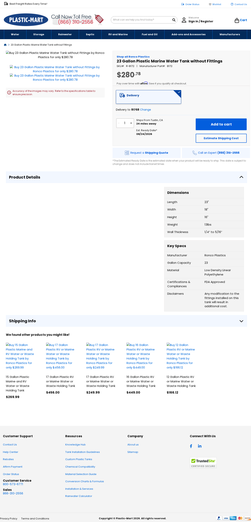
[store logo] (26, 20)
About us (133, 444)
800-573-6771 (13, 484)
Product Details (24, 177)
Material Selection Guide (80, 474)
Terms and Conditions (35, 518)
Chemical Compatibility (80, 467)
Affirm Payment (12, 467)
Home (5, 44)
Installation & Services (79, 489)
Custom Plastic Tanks (78, 459)
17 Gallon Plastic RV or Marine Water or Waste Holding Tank (60, 381)
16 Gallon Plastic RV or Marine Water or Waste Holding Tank (141, 381)
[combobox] (144, 19)
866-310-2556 (13, 493)
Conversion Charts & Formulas (84, 481)
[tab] (148, 97)
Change (145, 110)
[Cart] (237, 20)
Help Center (10, 452)
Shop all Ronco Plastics (133, 57)
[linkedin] (200, 445)
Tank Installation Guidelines (82, 452)
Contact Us (241, 4)
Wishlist (216, 4)
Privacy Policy (8, 518)
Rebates (8, 459)
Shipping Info (22, 321)
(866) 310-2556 (75, 22)
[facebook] (192, 445)
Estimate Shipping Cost (221, 138)
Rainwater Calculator (78, 496)
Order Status (192, 4)
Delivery (133, 95)
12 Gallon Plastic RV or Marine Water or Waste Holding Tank (181, 381)
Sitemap (132, 452)
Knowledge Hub (75, 444)
